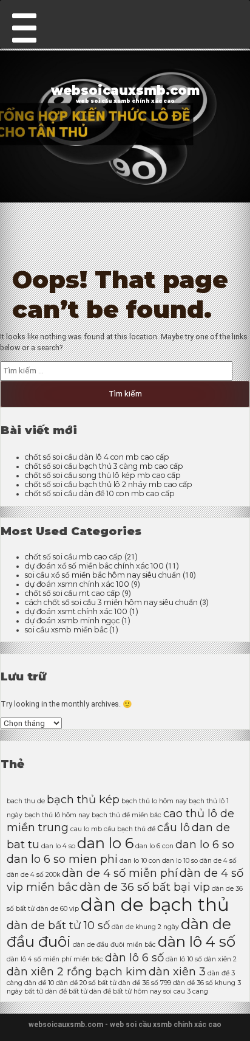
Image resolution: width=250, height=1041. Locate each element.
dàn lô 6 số (134, 957)
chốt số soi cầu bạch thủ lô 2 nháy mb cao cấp (108, 484)
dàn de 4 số (218, 861)
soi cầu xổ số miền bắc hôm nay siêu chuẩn (103, 574)
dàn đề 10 (39, 983)
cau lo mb (86, 829)
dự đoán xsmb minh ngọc (72, 620)
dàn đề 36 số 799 (144, 983)
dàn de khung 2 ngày (145, 927)
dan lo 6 (105, 843)
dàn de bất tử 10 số (58, 925)
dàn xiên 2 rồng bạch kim (77, 971)
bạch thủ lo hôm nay (154, 801)
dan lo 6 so (204, 844)
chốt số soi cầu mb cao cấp (74, 556)
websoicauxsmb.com (125, 90)
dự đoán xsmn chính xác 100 (77, 584)
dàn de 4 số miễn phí (120, 873)
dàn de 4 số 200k (33, 875)
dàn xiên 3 (177, 971)
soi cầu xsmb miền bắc (66, 629)
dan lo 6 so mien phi (62, 859)
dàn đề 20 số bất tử (86, 983)
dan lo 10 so (180, 861)
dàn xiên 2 (220, 959)
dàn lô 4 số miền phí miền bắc (55, 959)
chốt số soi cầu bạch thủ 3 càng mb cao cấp (104, 466)
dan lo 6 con (154, 846)
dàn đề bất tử (66, 991)
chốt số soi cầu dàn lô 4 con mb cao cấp (97, 457)
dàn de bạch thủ (155, 904)
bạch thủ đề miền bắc (126, 815)
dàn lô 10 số (184, 959)
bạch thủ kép (83, 799)
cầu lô (173, 827)
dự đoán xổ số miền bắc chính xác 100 (94, 565)
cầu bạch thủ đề (129, 829)
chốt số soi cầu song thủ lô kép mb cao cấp (103, 475)
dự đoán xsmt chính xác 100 (76, 611)
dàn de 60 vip (57, 909)
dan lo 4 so (58, 846)
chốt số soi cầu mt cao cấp (72, 593)
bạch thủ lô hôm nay (57, 815)
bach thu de (26, 801)
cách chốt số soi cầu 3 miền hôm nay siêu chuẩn (111, 602)
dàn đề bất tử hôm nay (125, 991)
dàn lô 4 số (196, 941)
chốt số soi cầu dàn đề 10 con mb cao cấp (100, 493)
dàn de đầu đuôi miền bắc (114, 945)
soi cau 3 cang (185, 991)
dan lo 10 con (140, 861)
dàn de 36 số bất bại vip (144, 887)
